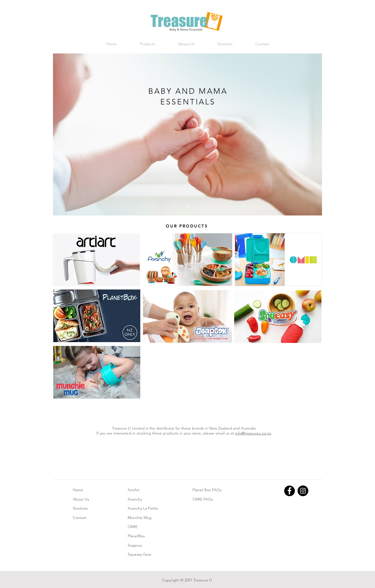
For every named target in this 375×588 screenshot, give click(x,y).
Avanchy (135, 499)
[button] (147, 44)
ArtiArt (133, 489)
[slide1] (187, 207)
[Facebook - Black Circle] (289, 490)
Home (78, 489)
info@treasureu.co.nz (253, 433)
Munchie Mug (140, 517)
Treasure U (202, 580)
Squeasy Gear (140, 554)
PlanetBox (136, 535)
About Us (81, 499)
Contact (79, 517)
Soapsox (135, 545)
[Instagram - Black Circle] (303, 490)
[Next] (314, 134)
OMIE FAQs (202, 499)
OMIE (133, 526)
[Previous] (60, 134)
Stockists (80, 508)
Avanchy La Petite (143, 508)
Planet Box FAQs (207, 489)
